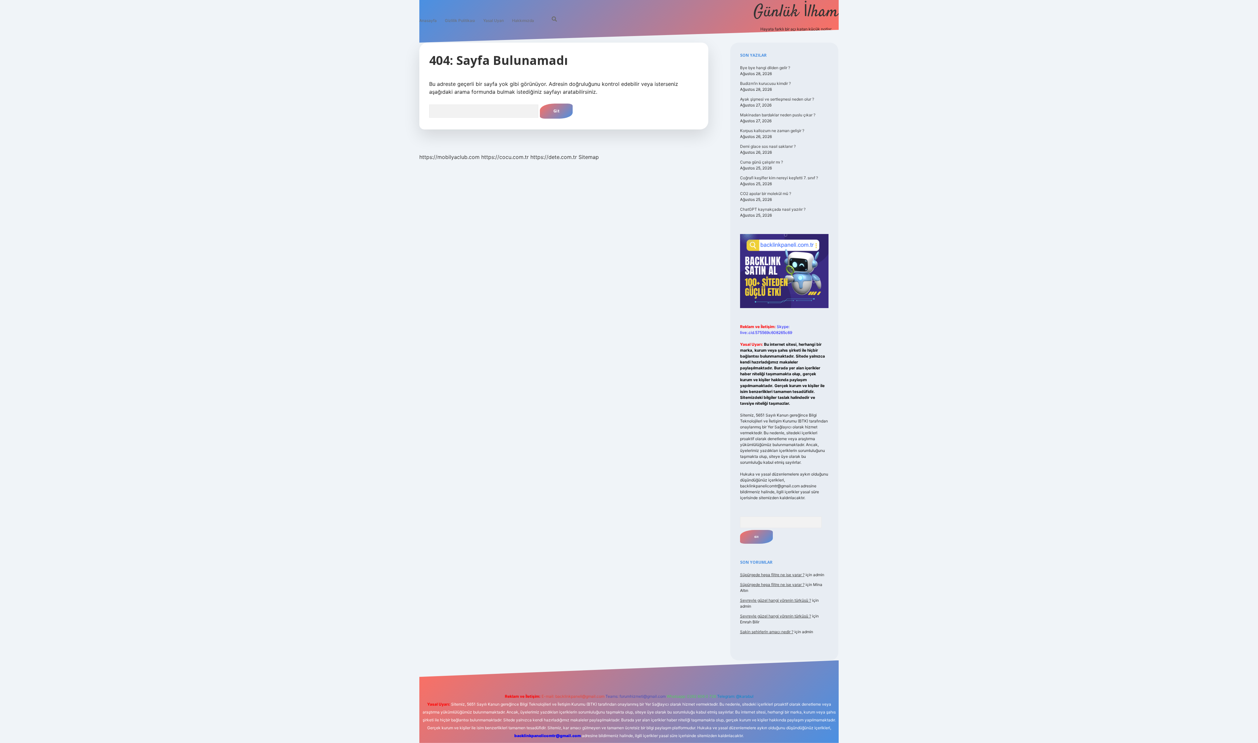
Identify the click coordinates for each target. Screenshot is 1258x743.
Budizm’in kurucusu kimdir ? (765, 83)
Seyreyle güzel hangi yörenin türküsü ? (775, 600)
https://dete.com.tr (553, 157)
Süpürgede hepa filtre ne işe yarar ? (772, 574)
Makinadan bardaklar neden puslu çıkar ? (777, 114)
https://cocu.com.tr (505, 157)
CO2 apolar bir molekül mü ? (765, 193)
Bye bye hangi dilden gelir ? (765, 67)
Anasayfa (428, 20)
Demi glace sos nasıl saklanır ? (768, 146)
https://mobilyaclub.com (449, 157)
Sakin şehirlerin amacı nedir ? (766, 631)
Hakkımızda (523, 20)
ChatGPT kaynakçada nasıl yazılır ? (773, 209)
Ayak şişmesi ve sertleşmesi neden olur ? (777, 99)
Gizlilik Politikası (460, 20)
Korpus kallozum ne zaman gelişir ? (772, 130)
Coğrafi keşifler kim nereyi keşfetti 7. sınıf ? (779, 177)
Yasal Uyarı (493, 20)
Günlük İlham (796, 12)
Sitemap (589, 157)
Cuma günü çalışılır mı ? (761, 162)
